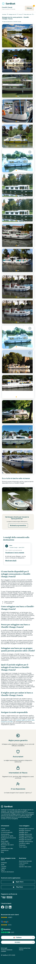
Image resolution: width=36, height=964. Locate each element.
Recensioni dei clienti (7, 845)
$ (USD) (17, 942)
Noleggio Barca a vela (25, 834)
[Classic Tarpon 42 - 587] (18, 462)
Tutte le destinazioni (7, 872)
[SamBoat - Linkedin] (10, 907)
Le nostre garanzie (6, 832)
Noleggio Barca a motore (26, 828)
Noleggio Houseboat (25, 839)
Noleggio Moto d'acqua (26, 838)
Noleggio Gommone (25, 830)
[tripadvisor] (6, 929)
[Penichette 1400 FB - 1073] (18, 362)
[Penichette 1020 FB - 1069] (18, 235)
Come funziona (23, 863)
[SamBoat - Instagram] (6, 907)
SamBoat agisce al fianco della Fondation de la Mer (17, 720)
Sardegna (4, 862)
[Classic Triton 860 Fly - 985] (18, 136)
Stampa (3, 846)
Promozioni (22, 845)
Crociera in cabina (24, 843)
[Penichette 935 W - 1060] (18, 312)
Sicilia (2, 864)
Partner (21, 949)
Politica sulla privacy (24, 948)
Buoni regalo (4, 841)
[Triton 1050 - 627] (18, 111)
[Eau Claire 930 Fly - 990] (18, 160)
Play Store (19, 887)
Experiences (4, 850)
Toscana (3, 866)
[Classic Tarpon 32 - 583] (18, 36)
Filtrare (30, 7)
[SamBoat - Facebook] (2, 907)
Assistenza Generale (25, 861)
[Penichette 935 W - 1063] (18, 287)
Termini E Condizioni (6, 949)
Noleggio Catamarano (25, 836)
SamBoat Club (5, 843)
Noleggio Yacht (23, 832)
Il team (3, 828)
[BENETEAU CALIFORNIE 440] (18, 498)
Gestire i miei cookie (25, 866)
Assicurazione (5, 834)
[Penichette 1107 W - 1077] (18, 86)
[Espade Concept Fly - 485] (18, 61)
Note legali (4, 948)
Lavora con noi (5, 830)
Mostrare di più (10, 560)
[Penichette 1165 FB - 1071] (18, 261)
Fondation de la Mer (7, 848)
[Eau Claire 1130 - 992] (18, 185)
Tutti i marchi (23, 847)
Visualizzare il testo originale (14, 552)
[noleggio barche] (8, 3)
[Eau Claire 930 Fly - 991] (18, 337)
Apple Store (19, 882)
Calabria (3, 868)
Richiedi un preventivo (18, 525)
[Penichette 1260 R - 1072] (18, 387)
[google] (4, 922)
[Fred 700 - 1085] (18, 437)
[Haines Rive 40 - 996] (18, 412)
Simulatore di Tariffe (7, 836)
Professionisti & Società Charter (8, 838)
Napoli (3, 870)
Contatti (21, 865)
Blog (2, 852)
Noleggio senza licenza (26, 841)
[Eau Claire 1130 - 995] (18, 210)
